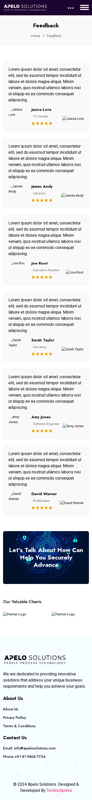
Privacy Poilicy (14, 717)
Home (35, 35)
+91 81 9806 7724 (30, 756)
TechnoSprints (59, 790)
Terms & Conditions (19, 726)
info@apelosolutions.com (35, 748)
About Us (10, 709)
